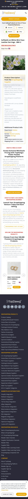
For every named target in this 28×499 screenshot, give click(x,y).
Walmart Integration (7, 397)
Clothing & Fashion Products (9, 327)
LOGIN (24, 6)
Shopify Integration (7, 394)
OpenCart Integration (7, 421)
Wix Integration (5, 414)
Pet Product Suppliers (7, 361)
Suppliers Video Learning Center (10, 450)
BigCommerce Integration (8, 412)
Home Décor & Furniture (8, 322)
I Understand (21, 494)
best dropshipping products (13, 246)
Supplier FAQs (5, 445)
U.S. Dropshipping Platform (9, 464)
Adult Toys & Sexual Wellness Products (12, 349)
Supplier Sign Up (6, 469)
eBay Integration (6, 404)
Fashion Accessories (7, 332)
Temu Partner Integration (8, 407)
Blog (2, 455)
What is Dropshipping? (8, 433)
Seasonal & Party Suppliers (9, 380)
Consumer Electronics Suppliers (10, 371)
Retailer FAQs (5, 443)
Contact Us (4, 471)
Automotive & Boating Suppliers (10, 378)
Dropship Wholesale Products (10, 320)
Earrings (13, 136)
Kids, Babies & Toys (7, 330)
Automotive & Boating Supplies (10, 342)
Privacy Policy (4, 490)
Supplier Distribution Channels (10, 440)
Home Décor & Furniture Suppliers (11, 358)
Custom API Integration (8, 424)
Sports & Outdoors (6, 340)
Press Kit (3, 479)
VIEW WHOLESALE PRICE (8, 45)
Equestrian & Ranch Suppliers (9, 383)
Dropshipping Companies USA (10, 453)
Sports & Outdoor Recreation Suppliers (12, 376)
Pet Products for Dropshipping (10, 325)
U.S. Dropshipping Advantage (9, 435)
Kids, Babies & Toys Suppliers (9, 366)
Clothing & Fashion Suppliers (9, 363)
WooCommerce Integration (9, 409)
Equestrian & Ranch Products (9, 347)
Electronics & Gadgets (7, 335)
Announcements (6, 474)
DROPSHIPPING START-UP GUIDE (14, 226)
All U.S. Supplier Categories (9, 388)
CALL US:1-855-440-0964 (8, 6)
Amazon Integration (7, 399)
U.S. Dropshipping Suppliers (9, 356)
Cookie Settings (7, 494)
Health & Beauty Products (8, 337)
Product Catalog (6, 317)
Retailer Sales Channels (8, 438)
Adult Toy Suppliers (7, 385)
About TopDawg (6, 461)
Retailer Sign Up (6, 466)
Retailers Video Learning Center (10, 448)
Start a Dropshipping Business (10, 430)
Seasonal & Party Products (9, 344)
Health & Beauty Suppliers (9, 373)
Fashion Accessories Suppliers (10, 368)
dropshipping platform (9, 165)
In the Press (4, 476)
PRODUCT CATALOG (14, 19)
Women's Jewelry (15, 134)
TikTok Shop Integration (8, 402)
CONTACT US (19, 7)
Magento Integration (7, 417)
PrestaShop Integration (8, 419)
